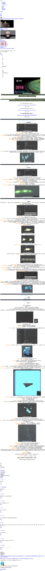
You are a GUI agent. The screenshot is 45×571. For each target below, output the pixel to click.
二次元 (19, 18)
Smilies (1, 477)
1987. (2, 479)
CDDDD (3, 530)
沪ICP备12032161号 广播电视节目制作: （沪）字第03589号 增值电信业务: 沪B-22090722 (19, 558)
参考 (3, 18)
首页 (3, 2)
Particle (1, 473)
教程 (22, 18)
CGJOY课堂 (4, 4)
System (3, 473)
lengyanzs (3, 545)
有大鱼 (1, 54)
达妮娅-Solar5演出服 (3, 46)
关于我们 (3, 9)
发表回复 (2, 476)
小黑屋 (4, 558)
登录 (1, 14)
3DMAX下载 (11, 18)
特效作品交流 (9, 48)
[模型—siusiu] (7, 38)
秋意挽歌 (2, 29)
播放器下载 (4, 8)
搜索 (2, 11)
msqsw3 (3, 515)
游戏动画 (7, 18)
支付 (34, 459)
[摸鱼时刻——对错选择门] (7, 27)
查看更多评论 (2, 553)
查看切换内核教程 (3, 569)
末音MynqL (3, 47)
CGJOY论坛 (4, 48)
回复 (1, 483)
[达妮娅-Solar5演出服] (4, 45)
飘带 (21, 18)
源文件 (5, 18)
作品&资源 (3, 3)
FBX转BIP (16, 18)
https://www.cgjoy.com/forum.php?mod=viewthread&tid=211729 (27, 115)
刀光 (14, 18)
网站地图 (1, 558)
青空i (2, 522)
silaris (2, 538)
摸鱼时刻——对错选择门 (4, 28)
